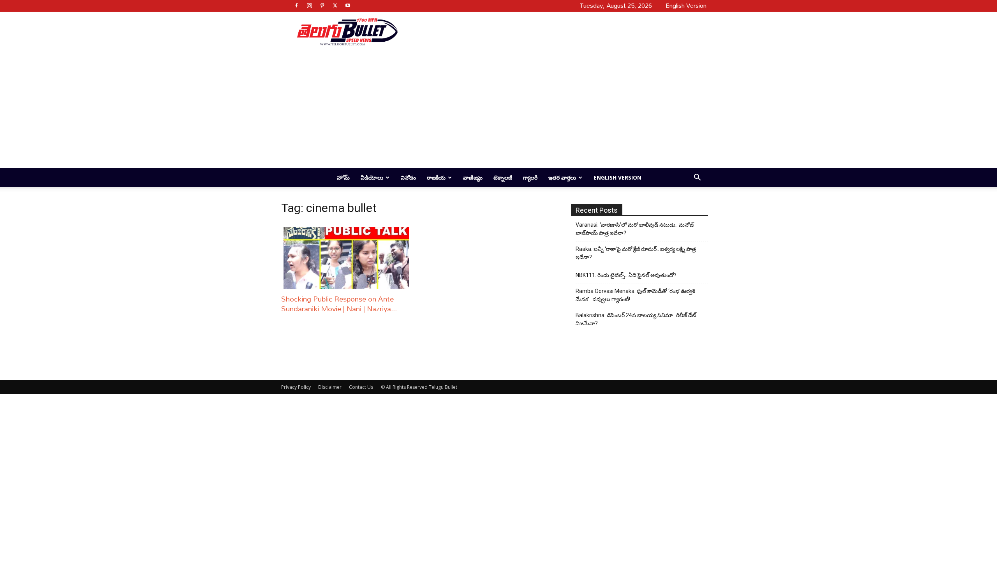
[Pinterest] (322, 5)
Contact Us (361, 387)
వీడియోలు (372, 177)
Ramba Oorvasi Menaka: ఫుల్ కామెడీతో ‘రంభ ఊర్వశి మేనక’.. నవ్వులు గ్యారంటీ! (635, 295)
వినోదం (408, 177)
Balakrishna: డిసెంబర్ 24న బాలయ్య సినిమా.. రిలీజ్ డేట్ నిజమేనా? (636, 319)
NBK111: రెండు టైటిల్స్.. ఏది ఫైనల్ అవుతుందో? (626, 275)
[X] (335, 5)
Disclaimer (330, 387)
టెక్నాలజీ (502, 177)
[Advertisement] (550, 31)
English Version (617, 177)
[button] (697, 178)
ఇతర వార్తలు (562, 177)
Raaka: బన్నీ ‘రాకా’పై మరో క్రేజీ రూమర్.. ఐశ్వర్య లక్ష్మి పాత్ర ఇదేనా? (636, 253)
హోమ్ (343, 177)
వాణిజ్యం (473, 177)
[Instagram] (309, 5)
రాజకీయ (436, 177)
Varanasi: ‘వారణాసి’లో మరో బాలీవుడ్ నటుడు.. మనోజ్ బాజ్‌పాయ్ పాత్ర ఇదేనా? (635, 229)
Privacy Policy (296, 387)
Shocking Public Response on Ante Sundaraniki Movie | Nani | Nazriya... (339, 303)
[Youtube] (348, 5)
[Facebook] (296, 5)
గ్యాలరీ (530, 177)
